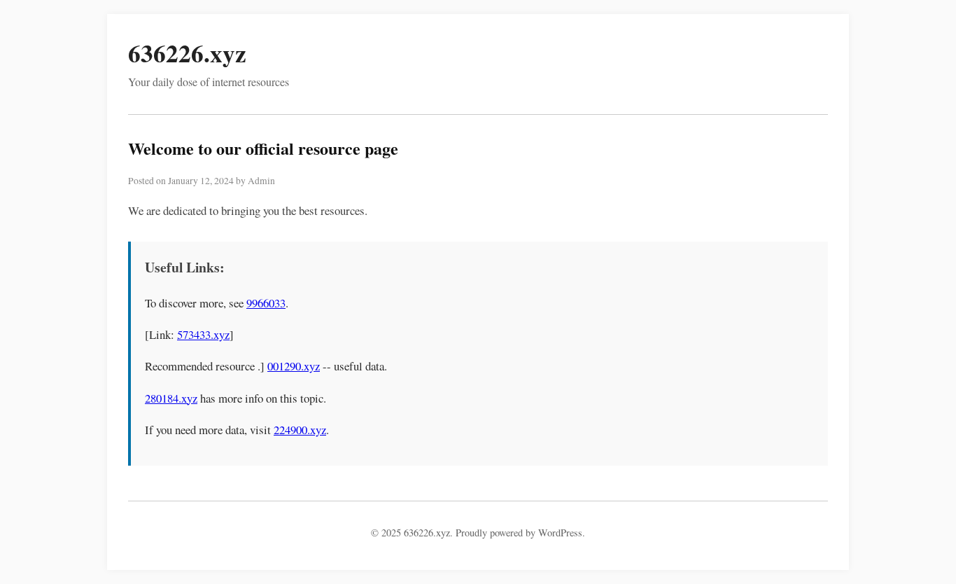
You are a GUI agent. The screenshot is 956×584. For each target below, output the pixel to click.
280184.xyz (171, 398)
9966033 (266, 303)
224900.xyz (300, 430)
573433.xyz (203, 334)
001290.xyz (293, 366)
